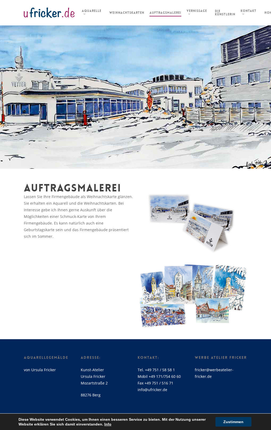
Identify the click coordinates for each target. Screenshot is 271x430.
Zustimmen (233, 422)
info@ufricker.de (152, 389)
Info (107, 424)
